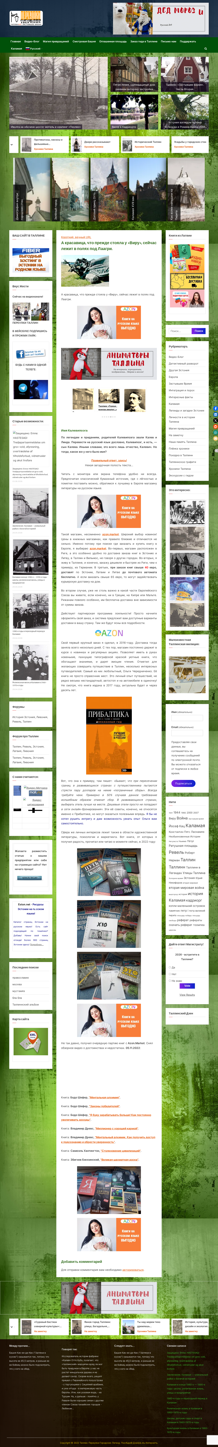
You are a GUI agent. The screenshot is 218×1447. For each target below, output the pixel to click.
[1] (102, 416)
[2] (104, 416)
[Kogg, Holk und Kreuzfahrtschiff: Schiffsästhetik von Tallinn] (187, 620)
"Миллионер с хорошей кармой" (116, 1128)
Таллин (187, 859)
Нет (174, 974)
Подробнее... (37, 944)
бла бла (17, 997)
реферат (183, 920)
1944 (176, 812)
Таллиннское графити (182, 461)
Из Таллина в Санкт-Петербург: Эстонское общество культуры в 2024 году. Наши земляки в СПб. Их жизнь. (137, 1324)
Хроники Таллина (36, 146)
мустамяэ (18, 991)
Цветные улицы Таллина (189, 142)
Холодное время (176, 878)
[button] (215, 408)
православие (20, 977)
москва (17, 984)
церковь (172, 930)
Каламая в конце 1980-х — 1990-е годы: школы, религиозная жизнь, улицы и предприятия (29, 580)
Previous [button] (16, 310)
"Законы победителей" (104, 1106)
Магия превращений (56, 41)
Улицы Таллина (194, 873)
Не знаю (177, 980)
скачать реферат (180, 925)
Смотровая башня (84, 41)
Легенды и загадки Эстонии (186, 410)
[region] (30, 312)
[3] (106, 416)
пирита (172, 915)
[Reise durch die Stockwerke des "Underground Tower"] (187, 516)
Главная (16, 41)
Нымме (182, 841)
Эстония (189, 878)
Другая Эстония (179, 370)
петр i (184, 910)
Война (182, 818)
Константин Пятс (179, 831)
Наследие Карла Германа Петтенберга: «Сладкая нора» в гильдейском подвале (193, 1324)
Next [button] (45, 310)
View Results (187, 994)
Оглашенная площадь (113, 41)
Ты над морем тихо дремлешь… (41, 1324)
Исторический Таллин (40, 141)
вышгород (173, 894)
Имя (181, 712)
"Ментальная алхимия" (104, 1097)
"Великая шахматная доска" (119, 1159)
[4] (108, 416)
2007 (196, 812)
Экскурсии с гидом (181, 475)
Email (182, 727)
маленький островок (191, 905)
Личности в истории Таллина (141, 149)
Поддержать (188, 41)
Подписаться (183, 783)
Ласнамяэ (197, 831)
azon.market (110, 534)
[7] (115, 416)
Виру (172, 818)
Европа (173, 377)
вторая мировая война (186, 888)
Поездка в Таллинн (181, 455)
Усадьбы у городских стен (82, 141)
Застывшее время (196, 819)
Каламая (16, 48)
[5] (110, 416)
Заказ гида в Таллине (143, 41)
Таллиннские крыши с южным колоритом (143, 142)
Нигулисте (173, 841)
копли (173, 905)
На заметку (176, 435)
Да (173, 967)
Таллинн (177, 867)
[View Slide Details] (21, 312)
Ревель (176, 852)
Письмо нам (168, 41)
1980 (183, 813)
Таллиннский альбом (25, 1004)
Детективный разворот (184, 363)
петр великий (197, 910)
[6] (112, 416)
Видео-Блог (31, 41)
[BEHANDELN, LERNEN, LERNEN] (187, 542)
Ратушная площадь (183, 846)
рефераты (196, 920)
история (183, 894)
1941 (171, 813)
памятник (174, 910)
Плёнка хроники (179, 448)
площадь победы (184, 916)
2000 (189, 812)
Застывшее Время (180, 383)
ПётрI (190, 841)
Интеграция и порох (182, 390)
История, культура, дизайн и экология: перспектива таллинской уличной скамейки (92, 1324)
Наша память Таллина (182, 441)
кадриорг (194, 900)
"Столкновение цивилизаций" (121, 1150)
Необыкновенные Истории (184, 836)
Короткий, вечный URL (76, 237)
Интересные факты (181, 397)
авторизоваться (133, 1269)
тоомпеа (199, 925)
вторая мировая (190, 883)
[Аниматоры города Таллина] (161, 19)
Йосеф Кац (177, 826)
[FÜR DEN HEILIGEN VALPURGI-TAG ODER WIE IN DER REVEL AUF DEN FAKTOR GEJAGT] (187, 568)
